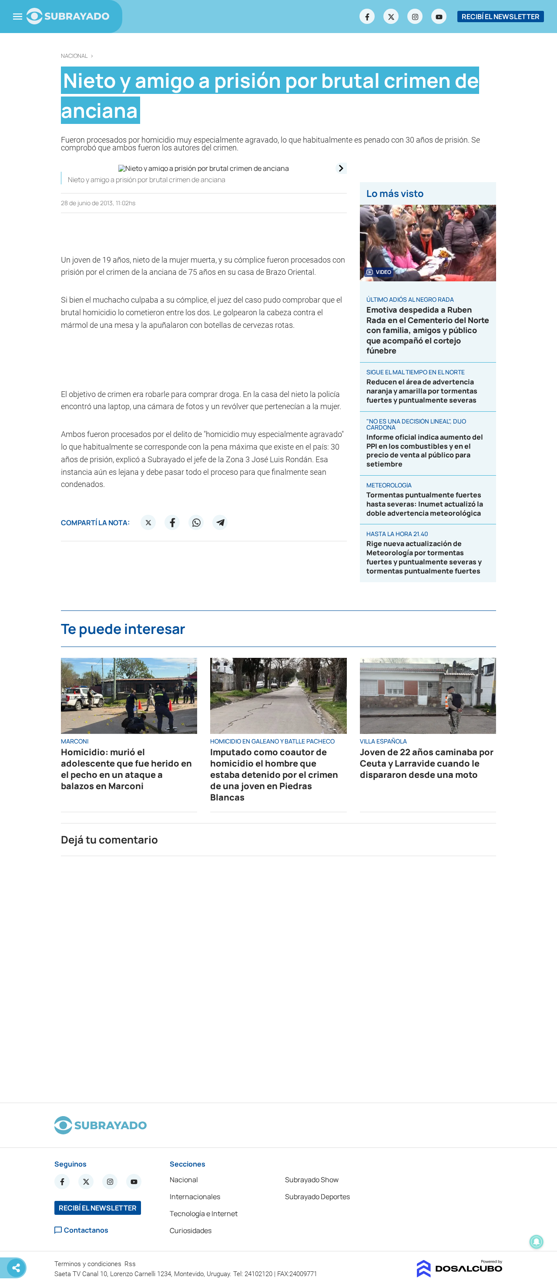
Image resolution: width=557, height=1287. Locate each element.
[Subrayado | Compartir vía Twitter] (148, 522)
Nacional (74, 56)
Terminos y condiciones (88, 1264)
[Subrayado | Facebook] (367, 16)
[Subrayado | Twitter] (391, 16)
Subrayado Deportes (317, 1196)
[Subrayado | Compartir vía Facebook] (172, 522)
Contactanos (86, 1230)
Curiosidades (190, 1230)
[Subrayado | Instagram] (415, 16)
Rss (131, 1264)
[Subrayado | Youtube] (439, 16)
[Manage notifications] (537, 1242)
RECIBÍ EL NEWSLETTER (501, 16)
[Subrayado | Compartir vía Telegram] (220, 522)
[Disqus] (278, 975)
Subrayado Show (312, 1179)
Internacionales (195, 1196)
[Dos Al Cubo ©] (460, 1275)
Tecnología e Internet (204, 1213)
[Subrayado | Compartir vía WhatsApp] (196, 522)
